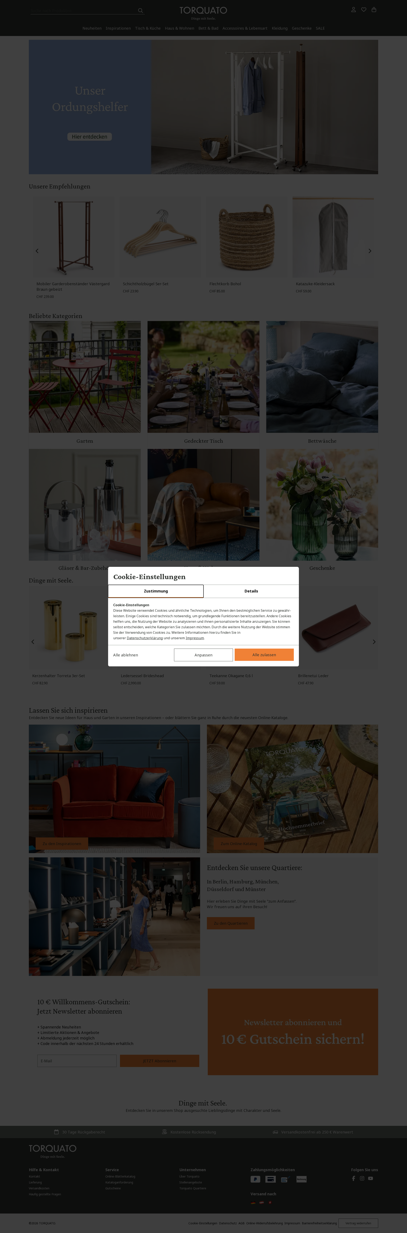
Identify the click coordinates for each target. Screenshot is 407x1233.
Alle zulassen (264, 654)
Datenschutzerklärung (145, 638)
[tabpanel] (203, 621)
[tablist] (203, 591)
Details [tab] (251, 591)
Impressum (195, 638)
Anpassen (203, 654)
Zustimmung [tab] (156, 591)
